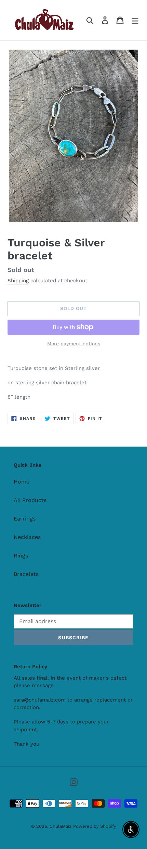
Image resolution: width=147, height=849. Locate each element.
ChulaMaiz (60, 826)
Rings (21, 555)
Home (21, 481)
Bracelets (26, 574)
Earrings (25, 518)
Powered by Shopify (94, 826)
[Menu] (135, 20)
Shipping (18, 281)
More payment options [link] (73, 343)
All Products (30, 500)
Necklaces (27, 537)
